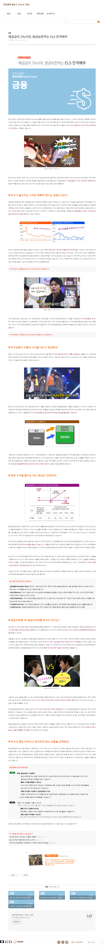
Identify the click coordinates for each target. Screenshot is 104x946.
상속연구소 (51, 13)
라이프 (29, 13)
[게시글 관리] (18, 875)
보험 (8, 13)
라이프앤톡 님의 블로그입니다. (21, 918)
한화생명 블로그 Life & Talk (16, 4)
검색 (98, 22)
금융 (19, 13)
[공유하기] (16, 875)
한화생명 (40, 13)
